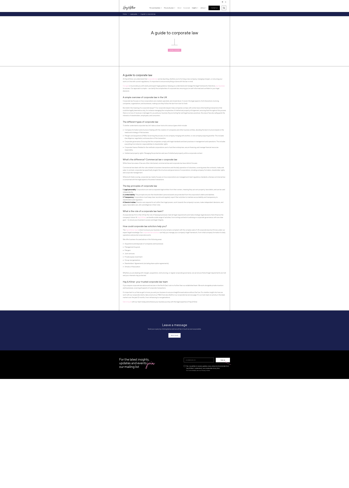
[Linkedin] (225, 2)
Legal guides (133, 14)
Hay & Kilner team (132, 230)
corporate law (152, 79)
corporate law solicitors (151, 232)
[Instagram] (222, 2)
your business (220, 86)
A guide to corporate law (148, 14)
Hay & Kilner (142, 217)
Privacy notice (205, 370)
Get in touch (127, 302)
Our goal (126, 86)
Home (125, 14)
